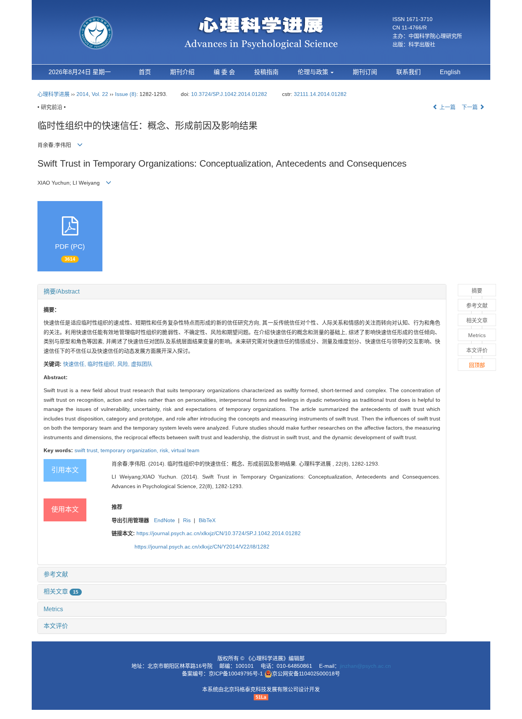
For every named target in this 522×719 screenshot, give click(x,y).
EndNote (164, 520)
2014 (82, 94)
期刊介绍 (182, 72)
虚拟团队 (141, 364)
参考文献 (56, 574)
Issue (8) (125, 94)
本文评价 (56, 626)
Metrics (53, 609)
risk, (165, 450)
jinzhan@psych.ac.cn (365, 666)
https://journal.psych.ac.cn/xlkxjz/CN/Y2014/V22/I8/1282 (202, 547)
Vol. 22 (100, 94)
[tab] (242, 291)
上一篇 (447, 107)
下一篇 (470, 107)
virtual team (185, 450)
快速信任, (75, 364)
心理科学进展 (54, 94)
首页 (145, 72)
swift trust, (88, 450)
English (450, 72)
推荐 (117, 507)
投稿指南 (266, 72)
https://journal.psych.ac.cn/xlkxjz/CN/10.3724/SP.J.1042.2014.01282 (218, 533)
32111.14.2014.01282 (320, 94)
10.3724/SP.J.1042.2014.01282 (229, 94)
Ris (187, 520)
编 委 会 (224, 72)
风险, (124, 364)
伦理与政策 (314, 72)
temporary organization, (130, 450)
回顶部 (477, 365)
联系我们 (408, 72)
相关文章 (61, 591)
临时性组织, (102, 364)
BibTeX (207, 520)
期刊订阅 (365, 72)
